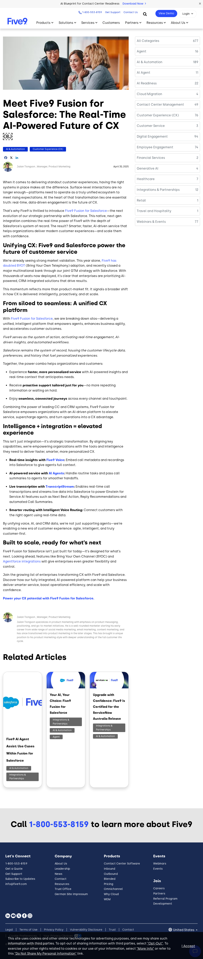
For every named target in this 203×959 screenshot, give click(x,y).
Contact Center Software (122, 863)
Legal (9, 929)
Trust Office (63, 889)
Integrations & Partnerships (17, 776)
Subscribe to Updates (20, 879)
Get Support (112, 12)
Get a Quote (14, 868)
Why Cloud (111, 894)
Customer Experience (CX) (48, 149)
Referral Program (165, 898)
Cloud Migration (149, 94)
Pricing (108, 884)
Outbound (111, 874)
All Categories (148, 41)
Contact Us (131, 12)
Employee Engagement (155, 147)
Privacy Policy (53, 929)
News (58, 874)
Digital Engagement (152, 136)
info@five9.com (16, 884)
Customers (111, 23)
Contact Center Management (160, 104)
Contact (60, 879)
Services (87, 23)
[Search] (145, 13)
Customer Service (151, 126)
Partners (131, 23)
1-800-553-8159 (92, 12)
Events (158, 868)
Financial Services (151, 158)
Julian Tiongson (26, 166)
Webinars (159, 863)
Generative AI (147, 168)
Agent (56, 736)
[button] (200, 4)
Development (162, 903)
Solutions (66, 23)
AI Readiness (147, 83)
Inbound (109, 868)
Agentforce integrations (22, 561)
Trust (112, 929)
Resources (155, 23)
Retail (141, 200)
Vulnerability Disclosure (86, 929)
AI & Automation (15, 149)
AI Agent (143, 72)
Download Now (133, 3)
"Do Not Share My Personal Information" (45, 953)
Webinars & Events (151, 222)
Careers (159, 888)
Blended (109, 879)
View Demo (166, 13)
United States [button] (184, 930)
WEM (107, 899)
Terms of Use (28, 929)
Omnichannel (113, 889)
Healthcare (146, 179)
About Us (178, 23)
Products (43, 23)
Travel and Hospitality (154, 211)
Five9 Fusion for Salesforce (86, 211)
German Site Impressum (71, 894)
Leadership (62, 868)
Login (186, 13)
